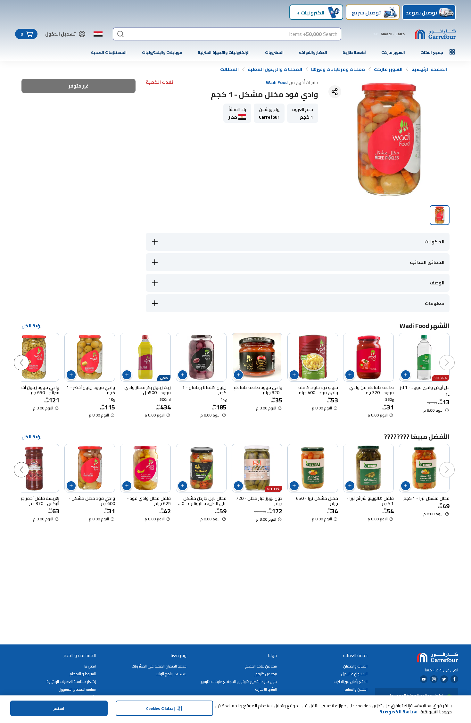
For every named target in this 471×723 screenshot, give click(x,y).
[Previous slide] (453, 356)
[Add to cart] (406, 375)
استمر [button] (59, 708)
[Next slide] (28, 356)
